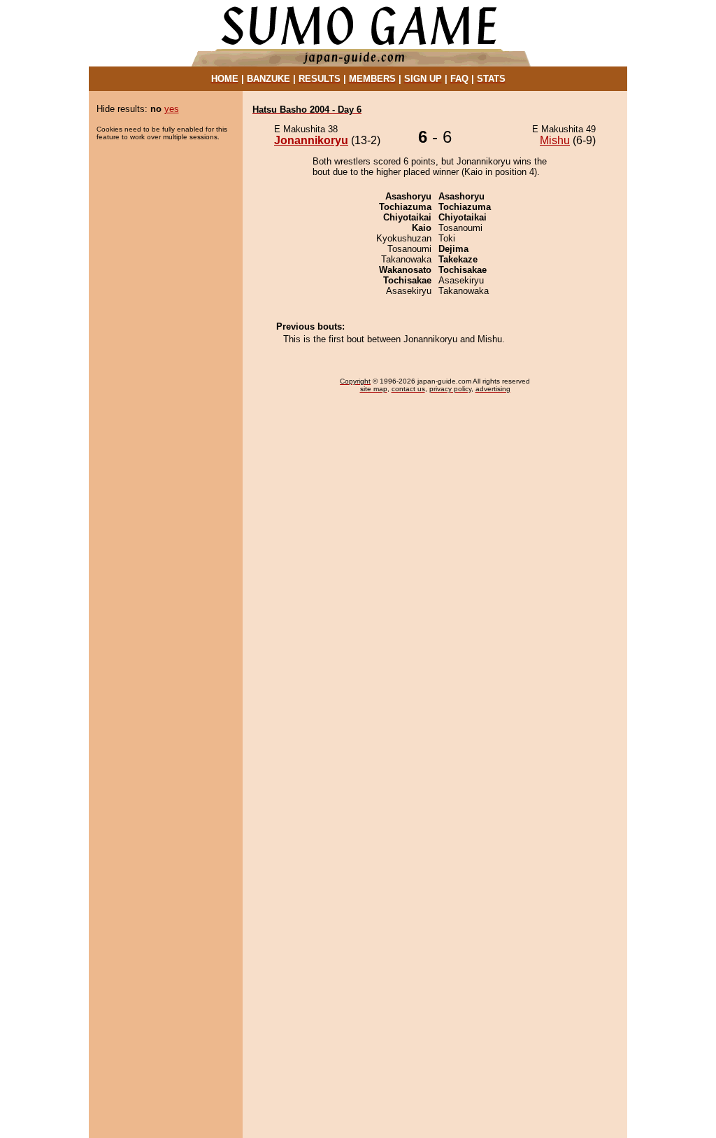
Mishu (555, 140)
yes (171, 109)
